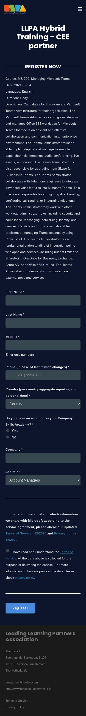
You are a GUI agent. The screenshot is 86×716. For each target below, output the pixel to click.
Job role (13, 472)
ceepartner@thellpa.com (22, 682)
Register (20, 608)
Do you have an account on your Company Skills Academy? (39, 421)
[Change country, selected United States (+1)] (10, 375)
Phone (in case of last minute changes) (37, 367)
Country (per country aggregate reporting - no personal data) (42, 392)
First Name (15, 292)
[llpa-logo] (15, 9)
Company (14, 449)
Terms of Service (17, 700)
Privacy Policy (15, 707)
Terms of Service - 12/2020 (26, 533)
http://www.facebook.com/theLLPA (28, 689)
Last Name (15, 314)
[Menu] (80, 9)
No (13, 437)
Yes (14, 431)
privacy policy (24, 577)
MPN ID (12, 337)
